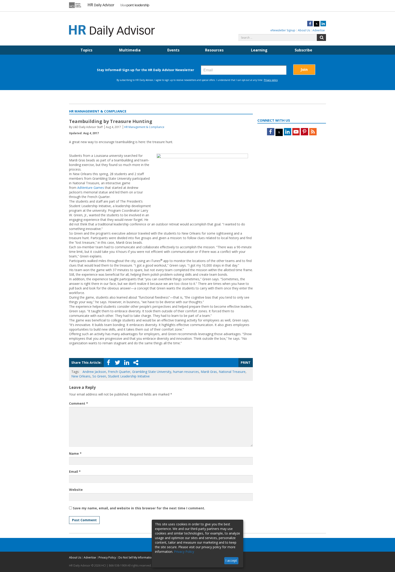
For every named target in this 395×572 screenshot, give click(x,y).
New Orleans (81, 376)
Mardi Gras (209, 371)
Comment (78, 403)
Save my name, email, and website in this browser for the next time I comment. (139, 508)
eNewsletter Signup (282, 30)
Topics (86, 50)
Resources (214, 50)
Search (321, 37)
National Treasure (232, 371)
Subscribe (303, 50)
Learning (259, 50)
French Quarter (119, 371)
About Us (304, 30)
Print (246, 362)
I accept (231, 560)
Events (173, 50)
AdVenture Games (90, 187)
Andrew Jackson (94, 371)
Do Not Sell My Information (135, 557)
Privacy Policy (107, 557)
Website (76, 489)
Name (75, 453)
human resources (186, 371)
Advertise (318, 30)
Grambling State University (151, 371)
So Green (99, 376)
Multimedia (130, 50)
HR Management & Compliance (144, 127)
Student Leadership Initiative (129, 376)
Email (75, 471)
